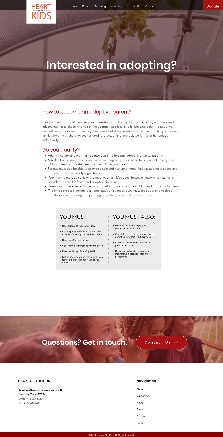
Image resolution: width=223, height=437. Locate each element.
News (139, 402)
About (140, 389)
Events (140, 409)
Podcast (141, 416)
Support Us (142, 395)
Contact (141, 423)
